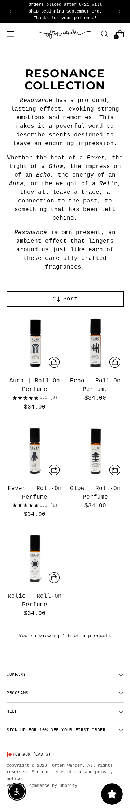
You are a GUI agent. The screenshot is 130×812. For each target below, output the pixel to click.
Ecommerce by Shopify (52, 785)
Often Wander (67, 765)
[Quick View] (54, 362)
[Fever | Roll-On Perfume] (34, 451)
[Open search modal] (104, 33)
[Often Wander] (65, 34)
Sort (70, 299)
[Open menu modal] (10, 33)
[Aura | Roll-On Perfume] (34, 343)
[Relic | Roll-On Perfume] (34, 558)
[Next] (119, 11)
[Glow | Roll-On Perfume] (96, 451)
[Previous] (11, 11)
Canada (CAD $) (33, 754)
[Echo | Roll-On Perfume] (96, 343)
